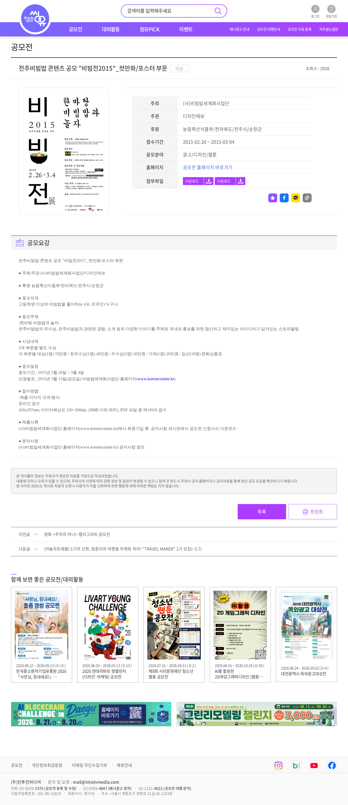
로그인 (315, 16)
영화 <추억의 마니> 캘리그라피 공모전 (77, 534)
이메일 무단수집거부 (89, 765)
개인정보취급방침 (47, 765)
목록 (262, 511)
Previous (17, 714)
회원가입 (331, 16)
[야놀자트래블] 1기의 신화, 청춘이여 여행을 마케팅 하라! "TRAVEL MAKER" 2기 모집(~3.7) (123, 549)
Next (165, 714)
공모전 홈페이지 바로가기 (208, 167)
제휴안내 (124, 765)
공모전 (16, 765)
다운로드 (192, 180)
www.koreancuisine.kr (156, 379)
